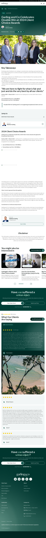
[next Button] (31, 283)
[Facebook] (19, 479)
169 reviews (13, 314)
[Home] (2, 9)
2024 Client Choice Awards (7, 116)
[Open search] (41, 3)
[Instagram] (23, 479)
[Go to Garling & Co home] (4, 4)
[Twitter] (30, 479)
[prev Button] (15, 283)
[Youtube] (15, 479)
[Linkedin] (26, 479)
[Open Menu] (44, 3)
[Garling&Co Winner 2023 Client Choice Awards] (11, 267)
